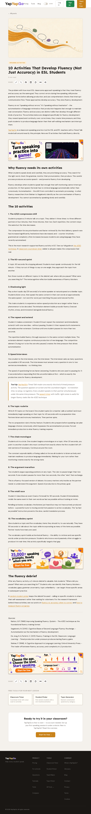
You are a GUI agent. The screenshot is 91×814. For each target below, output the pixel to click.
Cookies (67, 799)
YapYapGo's (23, 384)
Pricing (26, 4)
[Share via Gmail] (41, 82)
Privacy (66, 787)
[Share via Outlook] (45, 82)
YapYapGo (12, 130)
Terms (66, 793)
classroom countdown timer (30, 249)
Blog (39, 4)
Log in (59, 4)
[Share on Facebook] (26, 82)
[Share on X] (21, 82)
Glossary (67, 769)
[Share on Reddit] (36, 82)
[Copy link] (16, 82)
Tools (33, 4)
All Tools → (50, 787)
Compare (35, 793)
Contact (67, 781)
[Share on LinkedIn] (31, 82)
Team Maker (51, 775)
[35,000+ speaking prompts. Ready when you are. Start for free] (45, 558)
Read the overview (50, 728)
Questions (36, 775)
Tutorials (35, 781)
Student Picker (52, 769)
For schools (36, 769)
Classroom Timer (52, 763)
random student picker (19, 596)
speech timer (45, 394)
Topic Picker (51, 781)
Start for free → (45, 735)
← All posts (12, 13)
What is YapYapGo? (71, 763)
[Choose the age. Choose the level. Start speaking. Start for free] (45, 663)
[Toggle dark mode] (45, 3)
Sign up (70, 4)
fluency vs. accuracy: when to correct (57, 602)
